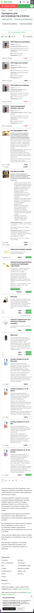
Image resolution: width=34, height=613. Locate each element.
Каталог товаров (10, 6)
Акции (3, 574)
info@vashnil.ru (5, 583)
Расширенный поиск (18, 32)
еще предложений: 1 (25, 315)
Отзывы (3, 568)
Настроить (20, 609)
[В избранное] (30, 58)
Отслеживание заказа (24, 565)
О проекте (4, 560)
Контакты (20, 574)
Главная (3, 10)
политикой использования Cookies (11, 602)
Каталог (10, 10)
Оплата (3, 576)
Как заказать (21, 563)
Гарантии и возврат (23, 568)
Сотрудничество (6, 571)
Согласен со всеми (9, 609)
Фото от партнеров (7, 563)
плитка (6, 36)
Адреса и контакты (23, 589)
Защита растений (7, 19)
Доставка (20, 560)
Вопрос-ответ (22, 571)
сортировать (29, 36)
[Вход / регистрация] (20, 2)
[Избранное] (24, 2)
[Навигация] (32, 2)
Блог (2, 565)
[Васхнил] (6, 2)
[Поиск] (31, 6)
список (13, 36)
